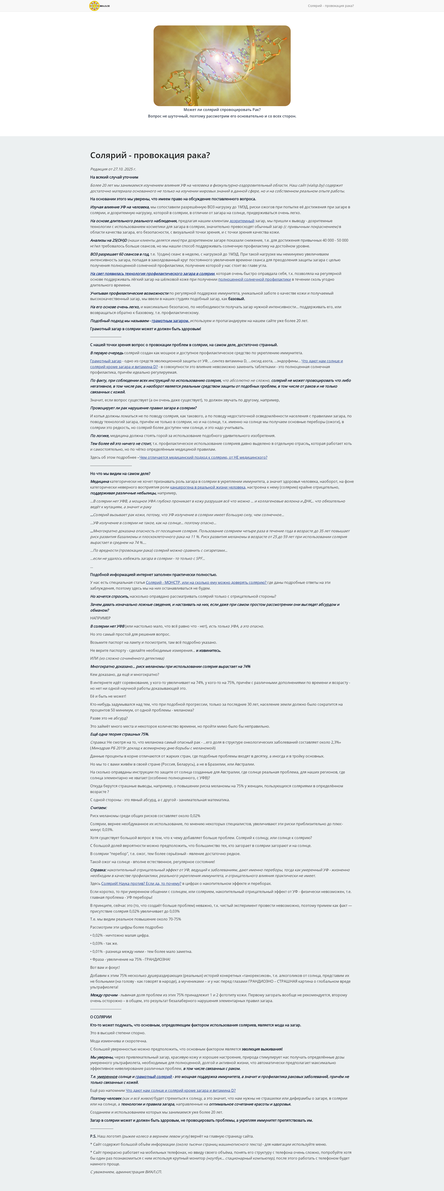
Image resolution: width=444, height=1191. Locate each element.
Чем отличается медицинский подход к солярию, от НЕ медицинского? (203, 457)
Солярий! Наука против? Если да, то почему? (141, 883)
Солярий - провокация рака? (331, 5)
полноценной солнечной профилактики (254, 279)
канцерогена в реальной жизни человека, (208, 487)
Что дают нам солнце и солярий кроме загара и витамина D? (181, 1090)
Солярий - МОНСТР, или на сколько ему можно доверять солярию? (206, 582)
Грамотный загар (105, 360)
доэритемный (242, 220)
